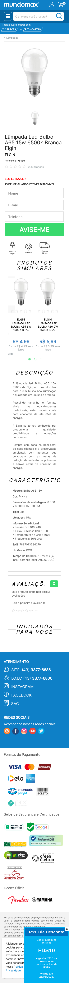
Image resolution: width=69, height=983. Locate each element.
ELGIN (10, 155)
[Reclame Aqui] (47, 842)
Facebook (21, 695)
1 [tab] (28, 359)
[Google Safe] (38, 828)
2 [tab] (33, 359)
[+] (54, 583)
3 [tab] (39, 359)
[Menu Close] (8, 16)
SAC (15, 703)
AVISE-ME (34, 229)
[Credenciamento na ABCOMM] (16, 845)
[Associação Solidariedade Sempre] (14, 874)
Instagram (22, 686)
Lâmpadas (12, 37)
